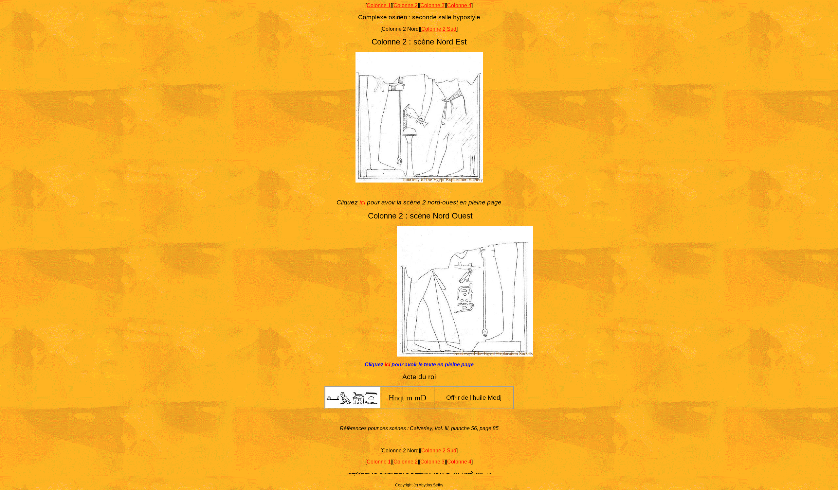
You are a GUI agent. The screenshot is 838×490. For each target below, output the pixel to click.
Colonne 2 (405, 5)
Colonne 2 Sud (438, 29)
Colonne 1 (379, 5)
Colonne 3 (432, 5)
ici (362, 202)
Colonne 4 (459, 5)
